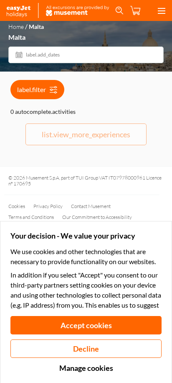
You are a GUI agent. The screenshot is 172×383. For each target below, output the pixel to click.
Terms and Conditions (31, 217)
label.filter (31, 89)
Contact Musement (91, 206)
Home (16, 26)
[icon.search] (119, 10)
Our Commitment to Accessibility (97, 217)
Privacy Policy (48, 206)
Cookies (16, 206)
